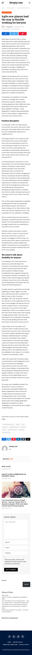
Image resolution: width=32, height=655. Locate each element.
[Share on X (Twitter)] (14, 33)
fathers (18, 424)
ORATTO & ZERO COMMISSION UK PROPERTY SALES (14, 475)
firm (23, 424)
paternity (21, 430)
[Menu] (3, 3)
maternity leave (14, 427)
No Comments (7, 29)
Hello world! (6, 466)
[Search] (29, 3)
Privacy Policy (24, 644)
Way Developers (25, 650)
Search (4, 580)
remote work (6, 432)
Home (9, 642)
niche (4, 430)
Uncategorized (6, 12)
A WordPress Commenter (9, 621)
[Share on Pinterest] (23, 33)
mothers (23, 427)
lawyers (5, 427)
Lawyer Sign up (18, 642)
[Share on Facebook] (6, 33)
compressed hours (8, 424)
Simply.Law (10, 27)
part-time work (12, 430)
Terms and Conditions (10, 644)
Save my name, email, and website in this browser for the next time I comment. (15, 562)
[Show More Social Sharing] (28, 33)
